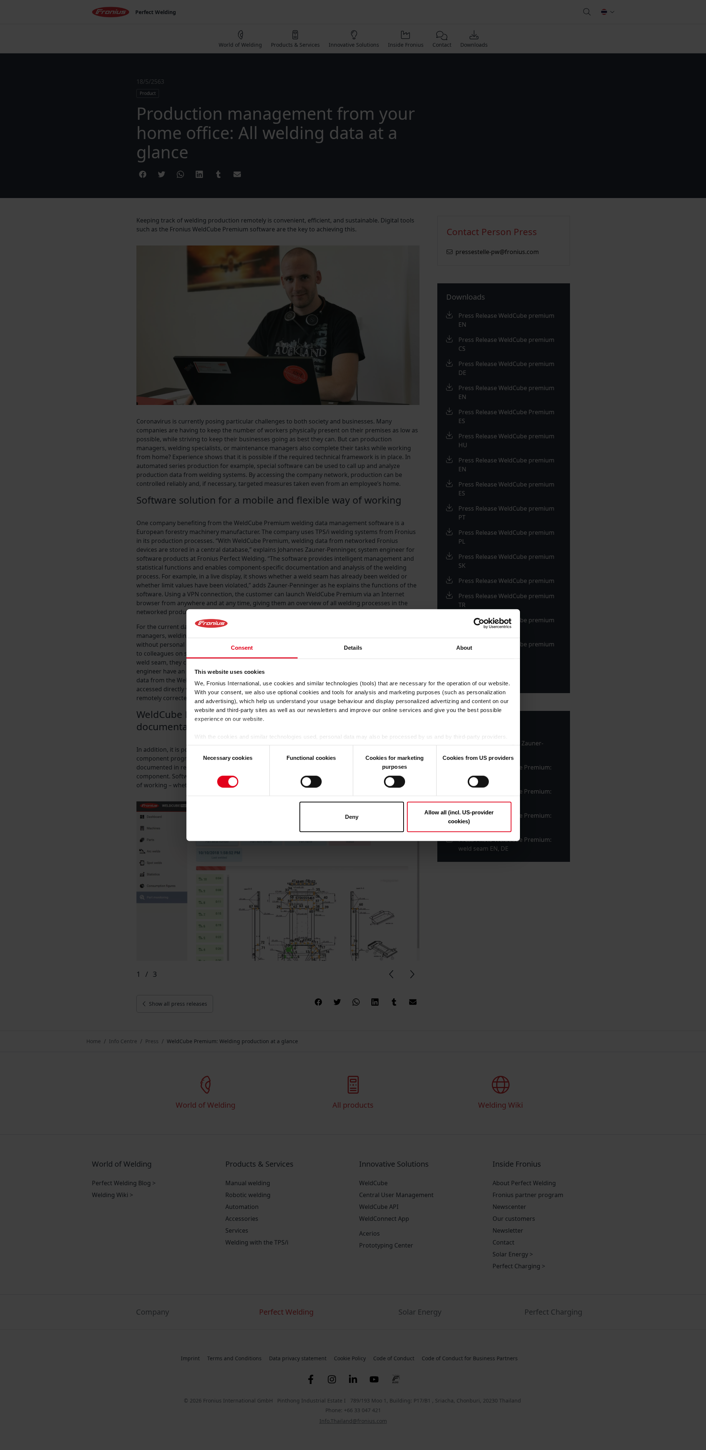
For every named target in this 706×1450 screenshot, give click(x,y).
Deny (351, 817)
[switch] (311, 781)
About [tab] (464, 648)
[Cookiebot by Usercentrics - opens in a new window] (479, 623)
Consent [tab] (242, 648)
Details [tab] (353, 648)
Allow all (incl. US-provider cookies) (459, 816)
